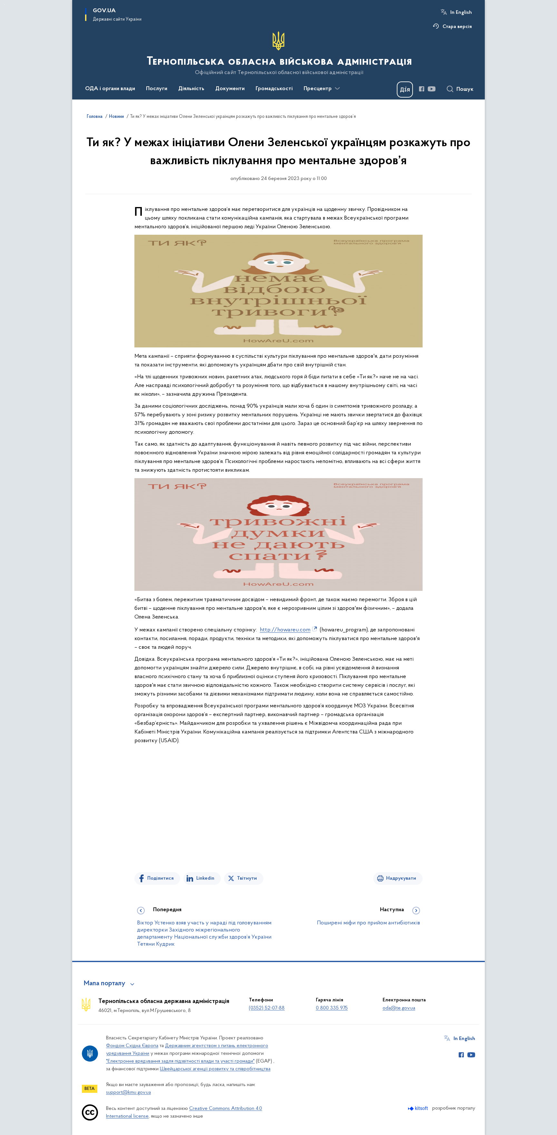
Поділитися (160, 878)
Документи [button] (230, 89)
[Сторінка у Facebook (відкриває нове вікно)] (421, 89)
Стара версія (457, 26)
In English (461, 12)
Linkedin (205, 878)
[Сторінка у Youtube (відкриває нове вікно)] (431, 89)
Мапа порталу (104, 983)
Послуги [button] (156, 89)
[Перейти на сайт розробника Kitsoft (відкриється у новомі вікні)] (418, 1108)
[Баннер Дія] (405, 89)
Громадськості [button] (274, 89)
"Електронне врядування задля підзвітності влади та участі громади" (180, 1061)
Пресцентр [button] (318, 89)
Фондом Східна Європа (132, 1045)
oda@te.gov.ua (399, 1008)
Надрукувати (401, 878)
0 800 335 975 (332, 1008)
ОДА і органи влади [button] (110, 89)
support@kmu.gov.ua (128, 1092)
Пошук (465, 89)
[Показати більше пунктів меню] (337, 88)
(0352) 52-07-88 (267, 1008)
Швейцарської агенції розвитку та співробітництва (215, 1069)
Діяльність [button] (191, 89)
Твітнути (247, 878)
